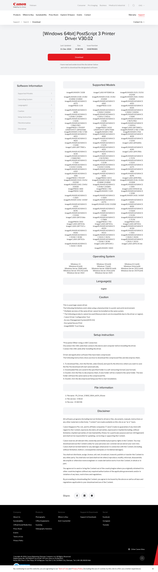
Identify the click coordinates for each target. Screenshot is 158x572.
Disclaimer (22, 128)
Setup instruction (24, 117)
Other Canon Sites (138, 549)
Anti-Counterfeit (64, 521)
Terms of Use (18, 537)
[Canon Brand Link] (19, 5)
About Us (16, 517)
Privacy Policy (18, 540)
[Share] (77, 495)
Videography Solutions (44, 529)
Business (103, 5)
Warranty (132, 15)
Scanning (39, 525)
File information (24, 123)
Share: (66, 495)
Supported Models (25, 93)
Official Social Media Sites (22, 525)
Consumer (81, 5)
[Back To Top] (142, 558)
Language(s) (23, 105)
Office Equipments (42, 521)
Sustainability (41, 15)
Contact (87, 15)
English (104, 289)
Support (141, 15)
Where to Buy (28, 15)
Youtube (106, 525)
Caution (21, 111)
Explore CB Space (67, 15)
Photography (40, 517)
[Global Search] (133, 5)
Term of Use (63, 569)
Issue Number (92, 45)
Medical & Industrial (117, 5)
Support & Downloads (88, 517)
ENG (140, 5)
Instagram (106, 521)
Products (17, 15)
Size (79, 45)
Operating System (25, 99)
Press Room (53, 15)
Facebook (106, 517)
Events (79, 15)
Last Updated (65, 45)
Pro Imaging (93, 5)
